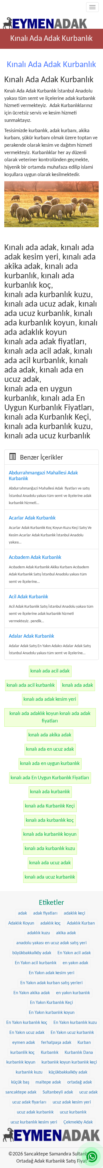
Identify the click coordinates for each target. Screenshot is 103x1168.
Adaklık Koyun (21, 923)
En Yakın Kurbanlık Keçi (51, 1002)
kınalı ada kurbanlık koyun (49, 834)
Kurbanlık (49, 1052)
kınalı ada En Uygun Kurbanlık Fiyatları (50, 778)
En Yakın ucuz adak (26, 1032)
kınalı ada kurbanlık (50, 792)
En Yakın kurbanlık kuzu (75, 1022)
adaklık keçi (74, 913)
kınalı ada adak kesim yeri (49, 699)
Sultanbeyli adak (58, 1092)
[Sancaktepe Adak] (51, 1134)
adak (22, 913)
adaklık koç (50, 923)
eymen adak (23, 1042)
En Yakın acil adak (74, 953)
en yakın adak (75, 963)
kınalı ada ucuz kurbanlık (50, 877)
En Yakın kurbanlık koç (26, 1022)
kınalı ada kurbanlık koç (50, 820)
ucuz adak (88, 1092)
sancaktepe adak (20, 1092)
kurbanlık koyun (20, 1062)
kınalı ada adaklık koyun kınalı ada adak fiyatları (49, 717)
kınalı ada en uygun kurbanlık (50, 763)
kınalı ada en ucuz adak (50, 749)
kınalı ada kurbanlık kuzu (50, 848)
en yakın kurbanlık (73, 993)
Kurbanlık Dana (79, 1052)
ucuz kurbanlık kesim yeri (34, 1122)
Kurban (84, 1042)
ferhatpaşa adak (56, 1042)
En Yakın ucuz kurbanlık (72, 1032)
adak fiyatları (45, 913)
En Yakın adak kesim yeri (51, 973)
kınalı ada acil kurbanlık (31, 685)
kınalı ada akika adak (49, 735)
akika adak (66, 933)
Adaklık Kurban (81, 923)
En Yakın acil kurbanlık (35, 963)
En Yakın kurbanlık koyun (51, 1012)
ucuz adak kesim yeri (72, 1102)
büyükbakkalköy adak (31, 953)
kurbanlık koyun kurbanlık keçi (69, 1062)
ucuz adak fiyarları (29, 1102)
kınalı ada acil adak (50, 671)
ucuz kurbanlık (73, 1112)
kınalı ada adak (77, 685)
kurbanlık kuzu (29, 1072)
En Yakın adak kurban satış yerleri (51, 983)
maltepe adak (48, 1082)
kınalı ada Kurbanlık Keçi (50, 806)
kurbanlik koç (22, 1052)
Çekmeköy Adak (78, 1122)
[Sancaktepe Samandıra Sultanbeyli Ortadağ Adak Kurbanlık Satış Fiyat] (45, 21)
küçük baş (20, 1082)
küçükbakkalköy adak (68, 1072)
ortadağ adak (79, 1082)
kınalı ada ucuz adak (50, 863)
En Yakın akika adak (31, 993)
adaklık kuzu (38, 933)
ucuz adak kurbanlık (35, 1112)
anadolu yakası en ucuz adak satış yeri (51, 943)
